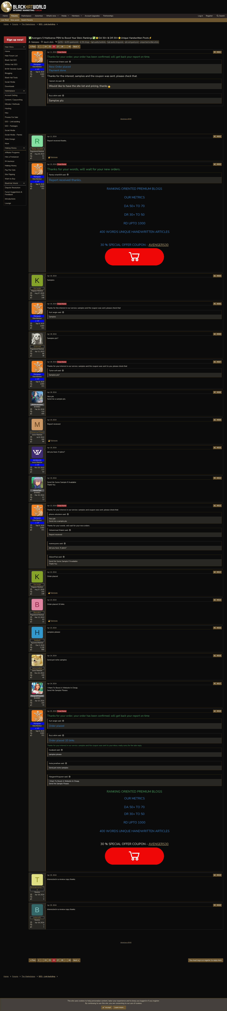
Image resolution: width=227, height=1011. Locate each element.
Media (63, 16)
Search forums (27, 20)
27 (58, 46)
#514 (219, 600)
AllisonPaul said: (55, 557)
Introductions (10, 199)
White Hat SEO (11, 64)
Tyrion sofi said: (55, 370)
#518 (219, 711)
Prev (33, 46)
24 (45, 46)
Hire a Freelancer (12, 157)
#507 (219, 362)
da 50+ (60, 42)
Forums (14, 16)
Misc (6, 113)
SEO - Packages (11, 126)
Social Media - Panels (13, 135)
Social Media (10, 82)
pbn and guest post (132, 42)
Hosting (8, 108)
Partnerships (108, 16)
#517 (219, 684)
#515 (219, 628)
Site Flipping (10, 174)
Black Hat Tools (11, 77)
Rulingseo (35, 42)
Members (75, 16)
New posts (15, 20)
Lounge (8, 203)
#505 (219, 304)
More (7, 143)
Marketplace (26, 16)
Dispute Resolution (12, 187)
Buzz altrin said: (55, 95)
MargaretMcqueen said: (58, 777)
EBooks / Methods (12, 104)
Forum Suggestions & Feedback (13, 193)
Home (5, 16)
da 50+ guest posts (71, 42)
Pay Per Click (10, 170)
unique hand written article (149, 42)
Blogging (8, 73)
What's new (51, 16)
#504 (219, 276)
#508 (219, 392)
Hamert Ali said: (55, 81)
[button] (58, 16)
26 (54, 46)
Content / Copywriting (13, 100)
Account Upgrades (92, 16)
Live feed (5, 20)
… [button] (41, 46)
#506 (219, 334)
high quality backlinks (98, 42)
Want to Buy (10, 179)
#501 (219, 52)
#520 (219, 905)
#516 (219, 656)
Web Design (10, 139)
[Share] (214, 52)
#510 (219, 448)
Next (75, 46)
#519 (219, 875)
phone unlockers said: (57, 514)
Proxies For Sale (11, 117)
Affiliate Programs (12, 152)
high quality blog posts (115, 42)
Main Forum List (11, 56)
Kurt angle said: (55, 312)
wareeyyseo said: (56, 543)
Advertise (39, 16)
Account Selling (11, 95)
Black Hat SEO (11, 60)
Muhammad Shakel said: (58, 62)
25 (50, 46)
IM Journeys (9, 161)
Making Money (11, 165)
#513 (219, 572)
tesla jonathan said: (56, 763)
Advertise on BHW (125, 119)
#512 (219, 506)
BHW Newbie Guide (13, 69)
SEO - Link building (12, 121)
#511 (219, 478)
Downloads (9, 86)
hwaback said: (54, 750)
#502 (219, 136)
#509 (219, 420)
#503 (219, 164)
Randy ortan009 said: (57, 175)
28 (62, 46)
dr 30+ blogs (84, 42)
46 (69, 46)
